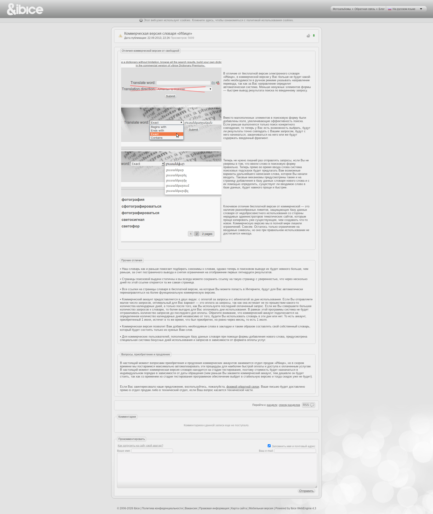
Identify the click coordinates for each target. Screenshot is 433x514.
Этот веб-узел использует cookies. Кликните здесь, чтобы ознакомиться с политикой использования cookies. (219, 20)
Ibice (137, 508)
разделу (272, 405)
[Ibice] (25, 9)
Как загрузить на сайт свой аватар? (140, 445)
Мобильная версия (261, 508)
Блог (382, 9)
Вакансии (191, 508)
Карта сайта (239, 508)
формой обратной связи (242, 386)
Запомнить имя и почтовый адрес (293, 446)
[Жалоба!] (120, 35)
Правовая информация (214, 508)
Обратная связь (365, 9)
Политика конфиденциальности (162, 508)
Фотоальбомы (342, 9)
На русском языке (404, 9)
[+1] (308, 35)
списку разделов (289, 405)
